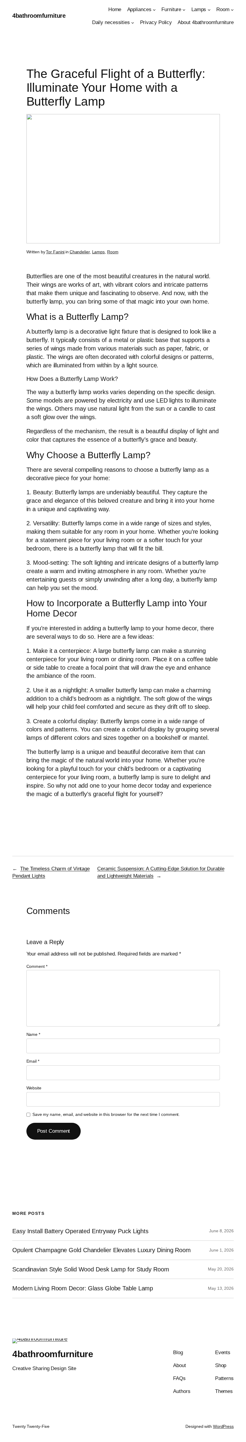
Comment (36, 966)
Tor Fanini (55, 251)
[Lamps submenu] (209, 9)
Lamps (98, 251)
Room (112, 251)
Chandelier (80, 251)
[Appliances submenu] (154, 9)
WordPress (223, 1426)
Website (33, 1087)
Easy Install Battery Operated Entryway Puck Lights (80, 1231)
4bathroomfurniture (38, 15)
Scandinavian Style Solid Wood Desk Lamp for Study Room (90, 1269)
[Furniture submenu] (183, 9)
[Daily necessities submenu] (132, 22)
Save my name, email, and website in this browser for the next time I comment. (106, 1114)
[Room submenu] (232, 9)
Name (33, 1034)
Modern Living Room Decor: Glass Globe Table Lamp (82, 1288)
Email (32, 1061)
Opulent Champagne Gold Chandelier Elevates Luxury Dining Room (101, 1250)
